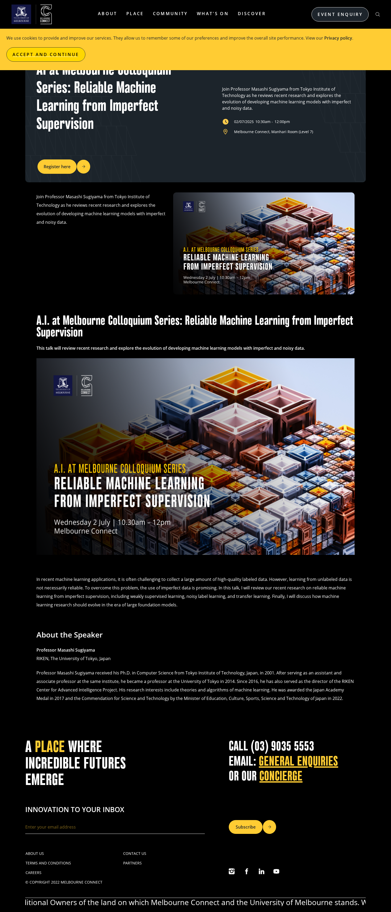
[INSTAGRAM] (232, 871)
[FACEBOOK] (246, 871)
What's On (213, 13)
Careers (33, 872)
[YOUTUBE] (276, 871)
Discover (252, 13)
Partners (132, 862)
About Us (35, 853)
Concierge (280, 776)
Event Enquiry (340, 14)
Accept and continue (46, 54)
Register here (57, 167)
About (107, 13)
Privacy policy (338, 38)
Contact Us (134, 853)
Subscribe (246, 827)
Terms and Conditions (48, 862)
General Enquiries (298, 761)
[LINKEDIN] (261, 871)
